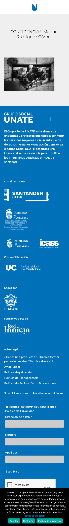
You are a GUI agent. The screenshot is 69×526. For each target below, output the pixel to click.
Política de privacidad (18, 372)
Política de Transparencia (21, 378)
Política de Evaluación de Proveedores (30, 383)
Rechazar (28, 521)
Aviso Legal (12, 366)
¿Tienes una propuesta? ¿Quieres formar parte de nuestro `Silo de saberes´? (31, 359)
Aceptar (14, 521)
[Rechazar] (64, 507)
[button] (6, 7)
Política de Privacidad (19, 411)
